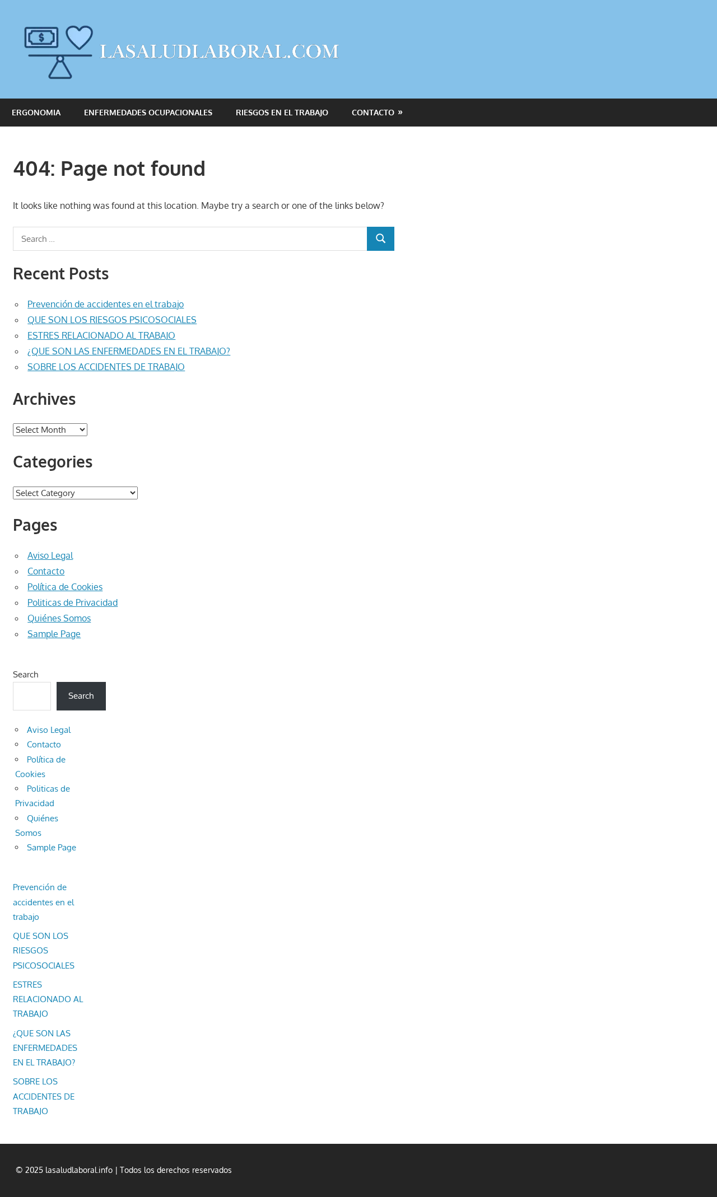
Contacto (373, 112)
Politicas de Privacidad (72, 602)
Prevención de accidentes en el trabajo (105, 304)
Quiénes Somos (59, 618)
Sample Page (54, 633)
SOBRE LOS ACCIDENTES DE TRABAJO (106, 366)
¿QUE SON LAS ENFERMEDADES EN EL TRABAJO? (128, 351)
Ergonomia (36, 112)
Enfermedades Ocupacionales (148, 112)
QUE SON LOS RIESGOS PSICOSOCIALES (112, 319)
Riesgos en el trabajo (282, 112)
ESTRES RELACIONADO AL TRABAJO (101, 335)
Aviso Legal (50, 555)
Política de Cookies (65, 586)
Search (25, 674)
